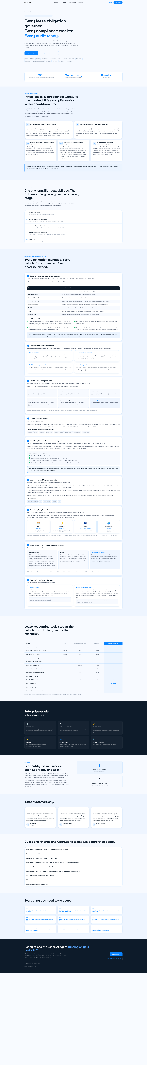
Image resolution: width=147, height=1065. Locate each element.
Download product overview (48, 53)
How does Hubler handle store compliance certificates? (42, 858)
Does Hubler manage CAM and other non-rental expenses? (42, 854)
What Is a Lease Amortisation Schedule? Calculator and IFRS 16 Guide (105, 910)
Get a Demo (118, 2)
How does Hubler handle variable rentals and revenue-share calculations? (47, 849)
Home (25, 11)
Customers (72, 2)
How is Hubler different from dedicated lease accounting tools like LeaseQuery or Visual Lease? (53, 871)
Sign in (110, 2)
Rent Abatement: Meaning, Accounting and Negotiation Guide (39, 920)
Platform (56, 2)
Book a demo (30, 53)
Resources (80, 2)
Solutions (64, 2)
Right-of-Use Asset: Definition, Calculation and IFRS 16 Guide (72, 920)
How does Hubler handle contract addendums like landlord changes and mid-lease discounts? (52, 862)
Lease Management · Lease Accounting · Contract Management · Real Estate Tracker (104, 929)
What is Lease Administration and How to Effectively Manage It (38, 910)
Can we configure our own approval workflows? (39, 867)
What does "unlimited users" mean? (36, 880)
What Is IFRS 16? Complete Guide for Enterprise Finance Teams (105, 920)
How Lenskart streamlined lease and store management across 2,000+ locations (39, 929)
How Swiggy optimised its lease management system (72, 929)
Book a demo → (116, 954)
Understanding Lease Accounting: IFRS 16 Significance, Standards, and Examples (72, 910)
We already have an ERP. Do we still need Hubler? (40, 875)
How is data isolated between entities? (37, 884)
